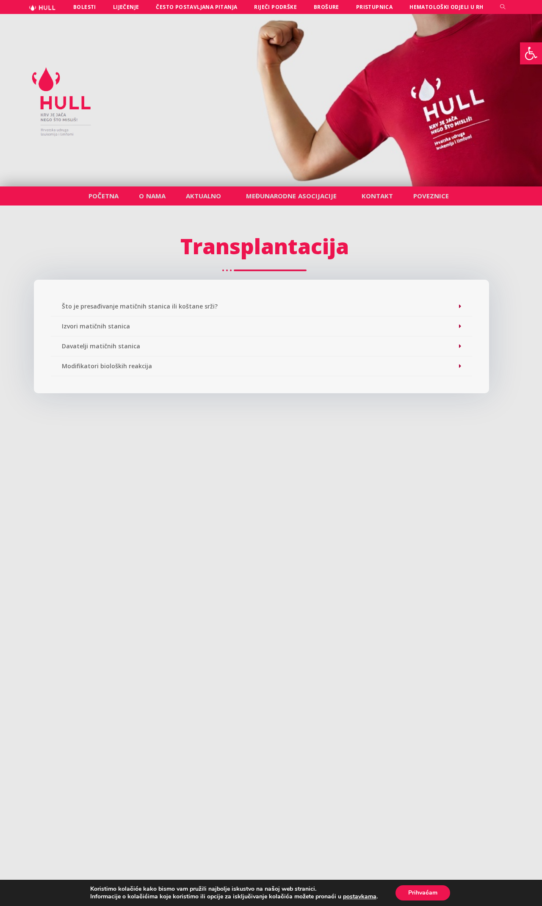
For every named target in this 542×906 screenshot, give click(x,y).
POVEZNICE (431, 196)
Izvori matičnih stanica (96, 326)
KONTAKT (377, 196)
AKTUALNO (203, 196)
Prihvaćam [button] (422, 893)
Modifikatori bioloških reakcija (107, 366)
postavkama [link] (359, 896)
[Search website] (503, 7)
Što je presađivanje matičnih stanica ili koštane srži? (140, 306)
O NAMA (152, 196)
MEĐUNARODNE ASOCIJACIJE (291, 196)
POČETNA (103, 196)
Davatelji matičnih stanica (101, 346)
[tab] (261, 307)
